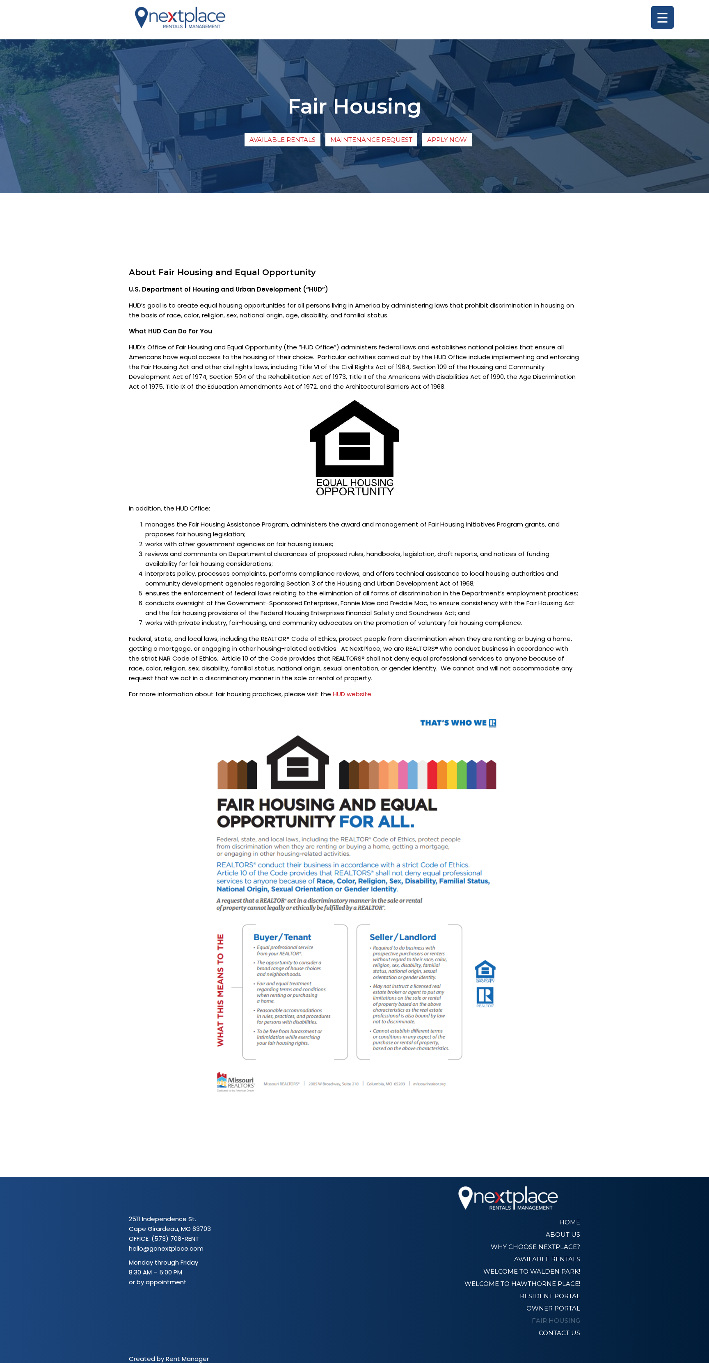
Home (569, 1222)
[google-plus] (157, 1301)
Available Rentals (282, 140)
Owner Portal (553, 1308)
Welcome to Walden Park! (531, 1271)
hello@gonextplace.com (166, 1248)
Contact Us (559, 1333)
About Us (563, 1234)
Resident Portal (550, 1296)
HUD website (352, 694)
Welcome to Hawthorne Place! (522, 1284)
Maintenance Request (371, 140)
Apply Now (447, 140)
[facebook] (134, 1301)
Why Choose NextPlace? (535, 1247)
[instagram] (146, 1301)
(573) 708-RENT (175, 1238)
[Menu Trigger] (662, 17)
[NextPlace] (180, 19)
